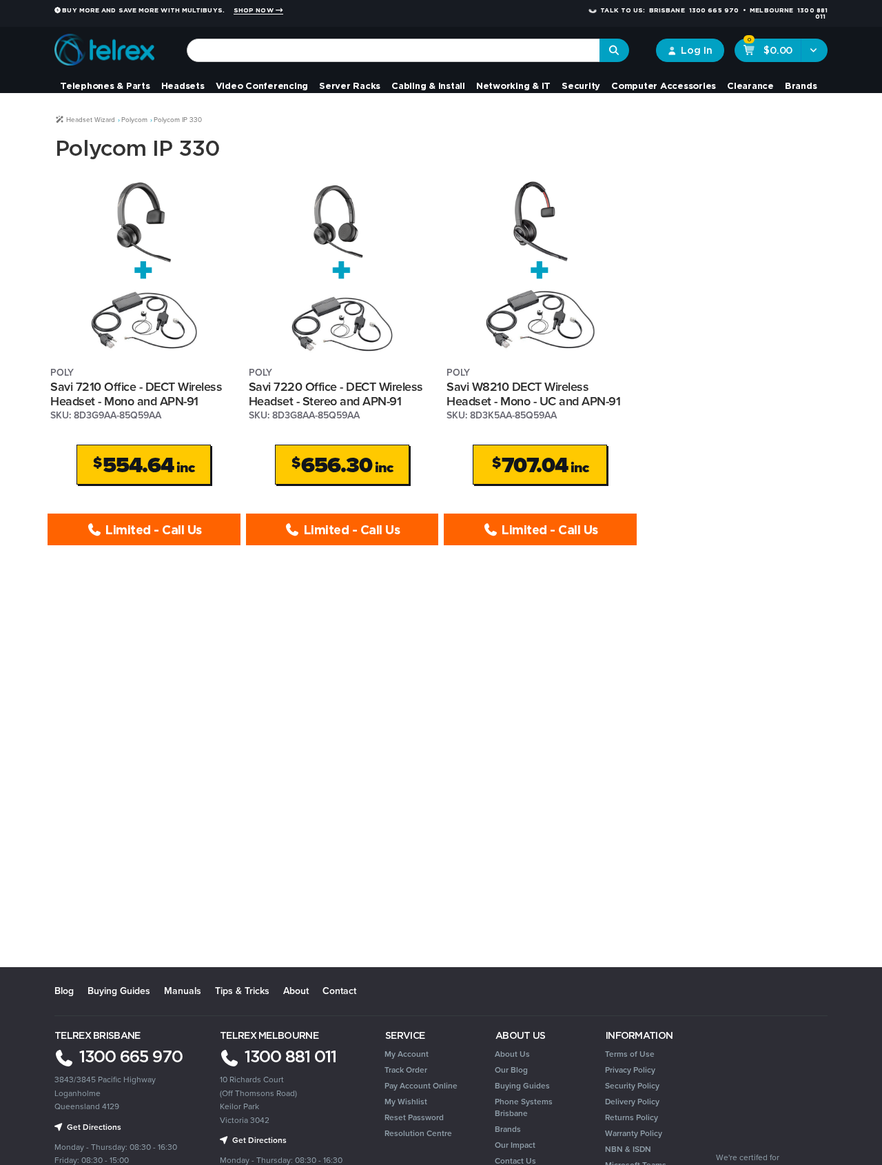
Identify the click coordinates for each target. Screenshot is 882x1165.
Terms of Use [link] (630, 1054)
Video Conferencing (262, 85)
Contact (339, 991)
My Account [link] (406, 1054)
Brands (801, 85)
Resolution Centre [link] (418, 1133)
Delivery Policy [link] (632, 1101)
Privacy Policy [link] (630, 1070)
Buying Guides (119, 991)
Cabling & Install (428, 85)
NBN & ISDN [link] (628, 1149)
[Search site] (614, 50)
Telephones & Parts (105, 85)
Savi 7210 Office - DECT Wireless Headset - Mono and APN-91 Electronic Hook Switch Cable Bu (136, 401)
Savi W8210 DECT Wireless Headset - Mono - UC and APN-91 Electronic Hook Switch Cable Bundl (539, 401)
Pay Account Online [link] (421, 1086)
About (296, 991)
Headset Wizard (89, 119)
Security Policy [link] (632, 1086)
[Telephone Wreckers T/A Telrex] (104, 45)
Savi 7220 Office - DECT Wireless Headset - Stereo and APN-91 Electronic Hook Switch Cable (336, 401)
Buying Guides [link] (522, 1086)
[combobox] (393, 50)
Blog (64, 991)
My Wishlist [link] (405, 1101)
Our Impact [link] (515, 1145)
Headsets (183, 85)
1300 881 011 (288, 1056)
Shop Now (255, 10)
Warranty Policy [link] (633, 1133)
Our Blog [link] (511, 1070)
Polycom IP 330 (178, 119)
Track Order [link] (405, 1070)
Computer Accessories (663, 85)
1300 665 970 (129, 1056)
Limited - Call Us (152, 529)
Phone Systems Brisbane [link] (524, 1107)
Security (581, 85)
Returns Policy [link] (631, 1117)
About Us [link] (512, 1054)
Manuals (182, 991)
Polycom (134, 119)
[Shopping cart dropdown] (814, 50)
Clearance (750, 85)
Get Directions (258, 1140)
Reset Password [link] (414, 1117)
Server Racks (349, 85)
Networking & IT (513, 85)
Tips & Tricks (242, 991)
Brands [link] (508, 1129)
